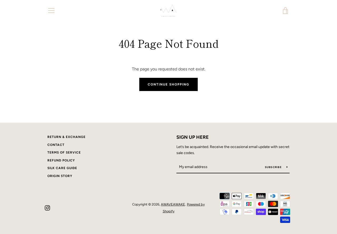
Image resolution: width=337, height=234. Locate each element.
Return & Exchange (66, 137)
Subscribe (274, 167)
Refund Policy (61, 160)
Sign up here (192, 137)
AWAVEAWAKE (173, 204)
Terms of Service (64, 152)
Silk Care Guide (62, 168)
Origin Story (59, 176)
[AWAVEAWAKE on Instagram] (47, 207)
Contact (56, 145)
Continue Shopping (168, 84)
